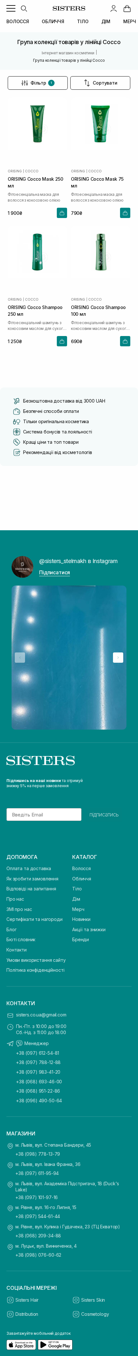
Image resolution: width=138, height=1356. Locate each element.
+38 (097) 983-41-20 (38, 1072)
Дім (76, 899)
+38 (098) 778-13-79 (37, 1154)
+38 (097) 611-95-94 (37, 1173)
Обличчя (81, 878)
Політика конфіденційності (35, 970)
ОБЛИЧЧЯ (53, 21)
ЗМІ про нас (19, 909)
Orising (15, 171)
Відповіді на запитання (31, 888)
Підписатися (54, 572)
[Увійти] (113, 8)
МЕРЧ (129, 21)
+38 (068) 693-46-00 (39, 1081)
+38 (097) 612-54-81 (37, 1053)
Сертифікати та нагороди (34, 919)
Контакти (16, 949)
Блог (11, 929)
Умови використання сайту (36, 960)
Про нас (15, 899)
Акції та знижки (89, 929)
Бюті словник (20, 939)
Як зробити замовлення (32, 878)
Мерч (78, 909)
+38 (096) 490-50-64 (39, 1100)
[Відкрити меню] (10, 8)
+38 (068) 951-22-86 (38, 1091)
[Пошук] (23, 8)
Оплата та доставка (28, 868)
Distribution (26, 1314)
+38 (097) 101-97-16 (36, 1197)
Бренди (80, 939)
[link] (127, 8)
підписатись (104, 814)
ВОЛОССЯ (17, 21)
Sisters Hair (27, 1300)
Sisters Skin (93, 1300)
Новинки (81, 919)
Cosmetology (95, 1314)
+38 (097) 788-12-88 (38, 1062)
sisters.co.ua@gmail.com (41, 1014)
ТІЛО (82, 21)
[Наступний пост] (118, 657)
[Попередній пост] (20, 657)
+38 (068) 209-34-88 (38, 1235)
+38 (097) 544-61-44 (37, 1216)
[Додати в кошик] (62, 213)
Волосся (81, 868)
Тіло (77, 888)
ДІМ (106, 21)
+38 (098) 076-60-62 (38, 1255)
